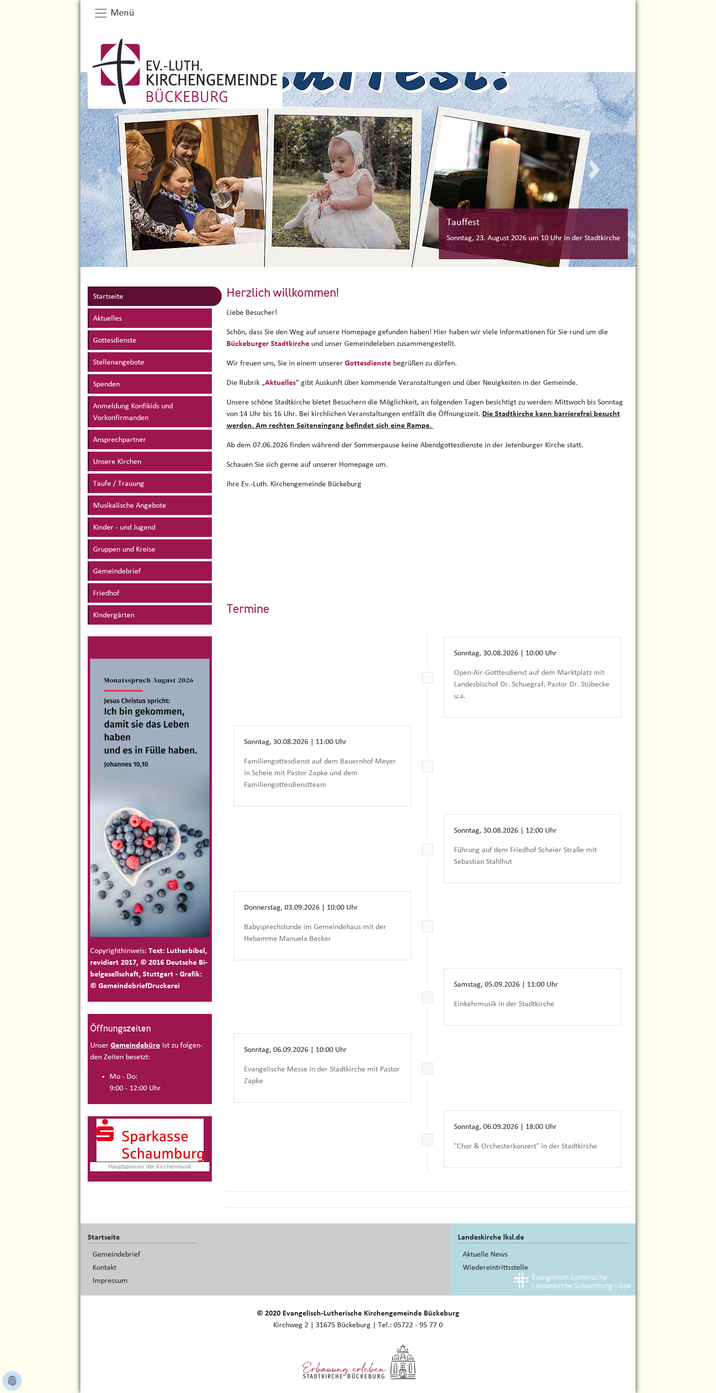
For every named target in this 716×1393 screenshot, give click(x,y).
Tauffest (463, 222)
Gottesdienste (114, 340)
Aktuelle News (485, 1254)
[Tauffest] (358, 169)
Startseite (108, 296)
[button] (122, 169)
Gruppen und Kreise (124, 549)
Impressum (110, 1280)
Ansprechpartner (119, 439)
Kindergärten (113, 615)
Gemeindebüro (135, 1045)
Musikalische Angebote (129, 505)
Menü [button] (121, 13)
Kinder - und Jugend (124, 527)
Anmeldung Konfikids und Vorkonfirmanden (133, 411)
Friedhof (106, 593)
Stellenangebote (118, 362)
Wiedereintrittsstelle (495, 1267)
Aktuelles (107, 318)
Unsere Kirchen (117, 461)
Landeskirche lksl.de (491, 1237)
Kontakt (104, 1267)
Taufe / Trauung (118, 483)
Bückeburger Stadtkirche (267, 343)
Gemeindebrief (117, 571)
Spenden (106, 384)
